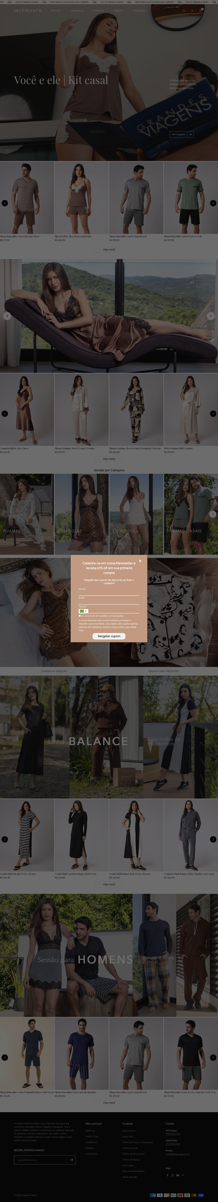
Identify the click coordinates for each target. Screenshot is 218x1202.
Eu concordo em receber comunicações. (102, 616)
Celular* (83, 606)
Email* (82, 598)
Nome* (82, 589)
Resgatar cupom (109, 636)
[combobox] (83, 611)
